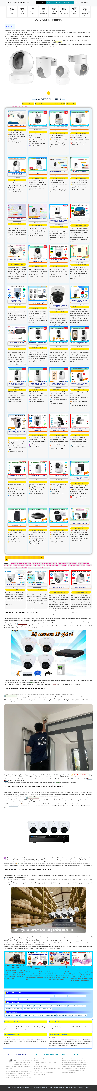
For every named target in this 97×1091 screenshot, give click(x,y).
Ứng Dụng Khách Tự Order (11, 1021)
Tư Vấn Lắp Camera (68, 2)
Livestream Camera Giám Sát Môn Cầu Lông (38, 567)
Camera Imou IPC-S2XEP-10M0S (37, 342)
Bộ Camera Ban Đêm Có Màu (64, 1015)
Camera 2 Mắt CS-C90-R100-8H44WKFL (59, 524)
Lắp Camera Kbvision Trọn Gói (13, 1015)
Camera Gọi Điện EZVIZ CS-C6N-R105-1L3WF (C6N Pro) (17, 174)
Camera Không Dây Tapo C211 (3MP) (79, 219)
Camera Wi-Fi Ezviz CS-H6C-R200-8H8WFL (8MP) (59, 476)
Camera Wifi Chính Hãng (48, 19)
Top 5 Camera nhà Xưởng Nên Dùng (14, 996)
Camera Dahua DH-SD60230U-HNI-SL (22, 565)
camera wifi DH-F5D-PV (16, 259)
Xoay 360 (57, 103)
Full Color (48, 103)
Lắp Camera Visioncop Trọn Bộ (79, 1015)
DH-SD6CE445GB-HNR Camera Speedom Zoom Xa (45, 563)
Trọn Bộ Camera (50, 2)
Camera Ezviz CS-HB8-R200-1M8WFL (79, 429)
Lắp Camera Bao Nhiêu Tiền (11, 1034)
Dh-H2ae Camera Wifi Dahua (82, 968)
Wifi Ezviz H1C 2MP (79, 259)
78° (36, 103)
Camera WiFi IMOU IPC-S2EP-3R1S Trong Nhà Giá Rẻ (59, 384)
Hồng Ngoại (41, 103)
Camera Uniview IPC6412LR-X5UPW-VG (59, 306)
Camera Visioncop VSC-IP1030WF (79, 172)
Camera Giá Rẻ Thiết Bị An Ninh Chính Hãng (16, 107)
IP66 (74, 103)
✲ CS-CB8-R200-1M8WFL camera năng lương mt (80, 522)
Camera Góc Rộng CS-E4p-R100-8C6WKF (37, 524)
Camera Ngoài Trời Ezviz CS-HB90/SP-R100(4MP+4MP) (58, 429)
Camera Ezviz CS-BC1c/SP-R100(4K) (16, 343)
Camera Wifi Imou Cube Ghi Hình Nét (77, 1005)
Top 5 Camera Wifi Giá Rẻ (61, 996)
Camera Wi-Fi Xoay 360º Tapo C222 (38, 172)
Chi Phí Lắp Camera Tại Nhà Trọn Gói (59, 1034)
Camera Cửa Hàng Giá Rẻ (39, 565)
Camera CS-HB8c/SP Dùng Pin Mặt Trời (79, 478)
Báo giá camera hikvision (29, 996)
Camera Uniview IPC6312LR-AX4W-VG (80, 301)
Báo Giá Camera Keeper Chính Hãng (76, 565)
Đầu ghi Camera (59, 2)
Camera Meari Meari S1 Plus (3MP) (58, 260)
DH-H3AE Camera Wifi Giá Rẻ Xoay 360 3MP (59, 127)
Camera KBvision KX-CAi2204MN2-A (67, 563)
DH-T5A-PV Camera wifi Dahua (15, 584)
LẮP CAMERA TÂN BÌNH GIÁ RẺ (17, 3)
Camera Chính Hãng (41, 2)
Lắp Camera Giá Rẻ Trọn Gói (27, 1015)
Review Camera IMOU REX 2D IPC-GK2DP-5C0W (15, 966)
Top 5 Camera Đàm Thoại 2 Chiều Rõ (45, 996)
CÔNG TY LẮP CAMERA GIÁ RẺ (17, 1055)
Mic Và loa (24, 103)
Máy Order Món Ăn (54, 1021)
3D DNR (63, 103)
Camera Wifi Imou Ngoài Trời (44, 1008)
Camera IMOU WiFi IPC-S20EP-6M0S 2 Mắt (59, 343)
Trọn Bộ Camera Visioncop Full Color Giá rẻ (46, 1015)
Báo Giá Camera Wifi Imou (12, 999)
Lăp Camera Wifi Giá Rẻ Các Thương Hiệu (56, 565)
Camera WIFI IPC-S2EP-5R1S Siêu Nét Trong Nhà (37, 384)
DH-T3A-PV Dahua (37, 584)
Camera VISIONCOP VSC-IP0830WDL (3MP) (17, 301)
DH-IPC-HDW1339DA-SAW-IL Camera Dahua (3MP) (81, 586)
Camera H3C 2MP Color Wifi (17, 125)
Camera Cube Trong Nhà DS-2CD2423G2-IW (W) (58, 221)
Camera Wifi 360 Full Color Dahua (59, 1005)
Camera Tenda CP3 (38, 261)
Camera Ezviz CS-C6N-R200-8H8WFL (38, 476)
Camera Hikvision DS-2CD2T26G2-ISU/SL (21, 563)
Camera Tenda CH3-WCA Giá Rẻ (38, 126)
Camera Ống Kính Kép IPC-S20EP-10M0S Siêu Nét (16, 384)
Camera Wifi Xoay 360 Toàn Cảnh (42, 1005)
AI (52, 103)
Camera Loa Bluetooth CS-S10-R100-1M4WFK (17, 524)
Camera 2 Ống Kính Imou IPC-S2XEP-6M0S (79, 384)
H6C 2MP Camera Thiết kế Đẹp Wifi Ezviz (37, 219)
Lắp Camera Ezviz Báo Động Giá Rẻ (14, 1005)
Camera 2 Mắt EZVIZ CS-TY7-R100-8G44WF (38, 429)
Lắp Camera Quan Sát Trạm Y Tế (59, 968)
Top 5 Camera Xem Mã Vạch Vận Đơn (77, 996)
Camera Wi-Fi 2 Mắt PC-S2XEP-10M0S (16, 432)
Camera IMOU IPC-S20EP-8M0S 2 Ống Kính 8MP (79, 343)
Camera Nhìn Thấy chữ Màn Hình (27, 999)
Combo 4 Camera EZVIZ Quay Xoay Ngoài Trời (38, 302)
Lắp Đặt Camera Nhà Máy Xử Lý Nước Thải (37, 968)
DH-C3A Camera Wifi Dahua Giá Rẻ (59, 172)
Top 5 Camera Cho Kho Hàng (42, 999)
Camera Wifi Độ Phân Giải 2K (30, 1008)
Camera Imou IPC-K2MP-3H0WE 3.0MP (79, 127)
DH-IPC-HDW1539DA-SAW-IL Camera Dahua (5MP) (59, 586)
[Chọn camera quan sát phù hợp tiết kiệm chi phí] (89, 11)
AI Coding (69, 103)
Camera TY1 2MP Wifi (17, 218)
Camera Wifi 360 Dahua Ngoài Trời (14, 1008)
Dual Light (31, 103)
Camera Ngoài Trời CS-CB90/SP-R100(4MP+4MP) (17, 476)
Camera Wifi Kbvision (28, 1005)
